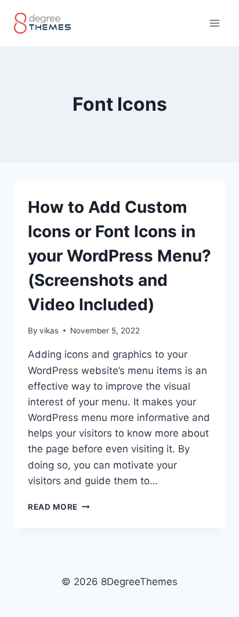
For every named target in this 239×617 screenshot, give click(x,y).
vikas (49, 330)
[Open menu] (214, 23)
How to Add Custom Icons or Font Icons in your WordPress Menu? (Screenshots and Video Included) (119, 255)
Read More (59, 506)
